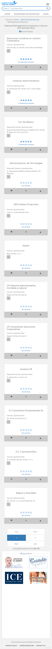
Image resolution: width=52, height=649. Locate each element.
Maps (45, 14)
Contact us (40, 645)
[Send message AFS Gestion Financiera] (11, 232)
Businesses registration (26, 14)
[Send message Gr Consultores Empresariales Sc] (11, 438)
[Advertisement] (26, 612)
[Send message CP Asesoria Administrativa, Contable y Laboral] (11, 315)
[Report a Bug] (40, 67)
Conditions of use (27, 645)
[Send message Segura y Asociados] (11, 521)
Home (7, 14)
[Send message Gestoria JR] (11, 397)
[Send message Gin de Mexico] (11, 150)
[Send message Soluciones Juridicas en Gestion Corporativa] (11, 67)
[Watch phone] (8, 51)
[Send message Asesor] (11, 273)
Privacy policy (11, 645)
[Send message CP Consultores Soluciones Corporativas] (11, 356)
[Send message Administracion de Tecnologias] (11, 191)
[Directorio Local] (10, 3)
